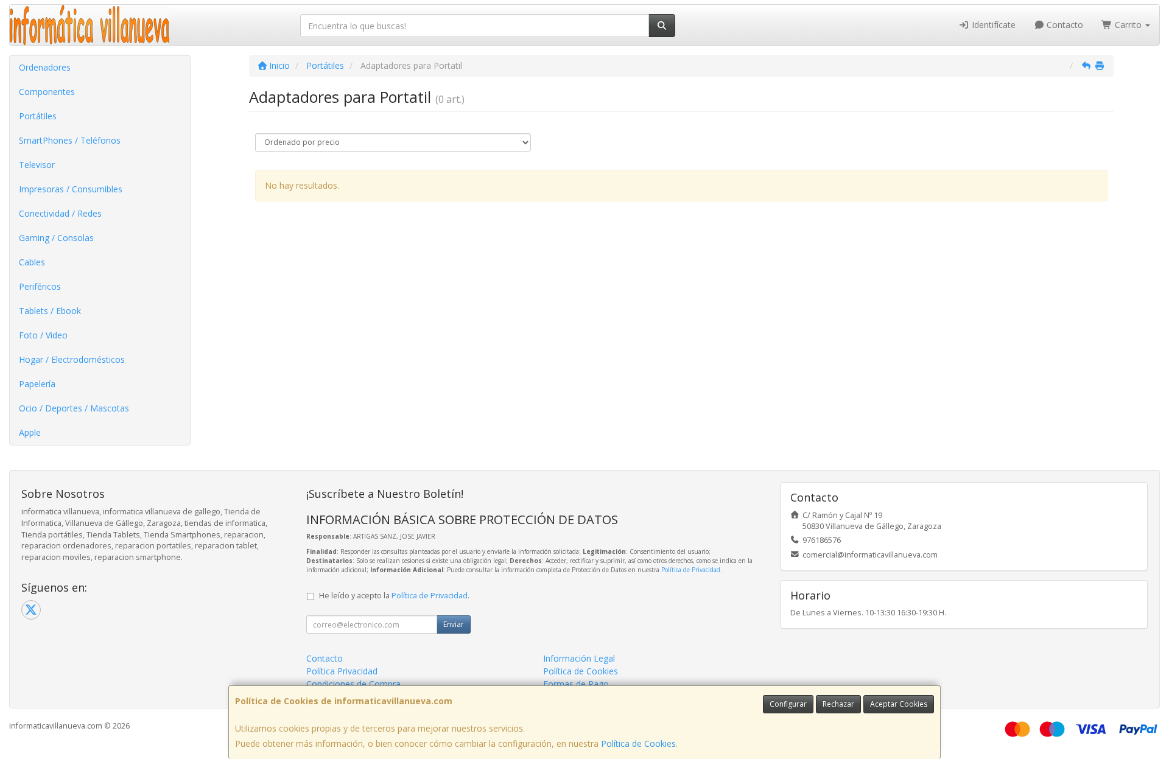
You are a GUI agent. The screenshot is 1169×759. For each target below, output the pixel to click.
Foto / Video (43, 335)
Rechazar (838, 704)
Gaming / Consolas (56, 237)
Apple (30, 432)
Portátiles (38, 116)
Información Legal (579, 658)
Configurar (788, 704)
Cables (32, 262)
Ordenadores (45, 67)
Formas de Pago (576, 684)
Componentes (47, 91)
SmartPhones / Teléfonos (70, 140)
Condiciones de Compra (353, 684)
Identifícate (992, 24)
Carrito (1128, 24)
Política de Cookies (638, 743)
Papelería (37, 384)
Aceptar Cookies (898, 704)
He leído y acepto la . (394, 595)
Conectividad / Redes (60, 213)
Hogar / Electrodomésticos (72, 359)
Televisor (37, 164)
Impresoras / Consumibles (70, 189)
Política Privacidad (341, 671)
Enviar (453, 624)
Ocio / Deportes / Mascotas (74, 408)
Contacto (1063, 24)
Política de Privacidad (690, 569)
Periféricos (40, 286)
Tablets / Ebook (50, 311)
